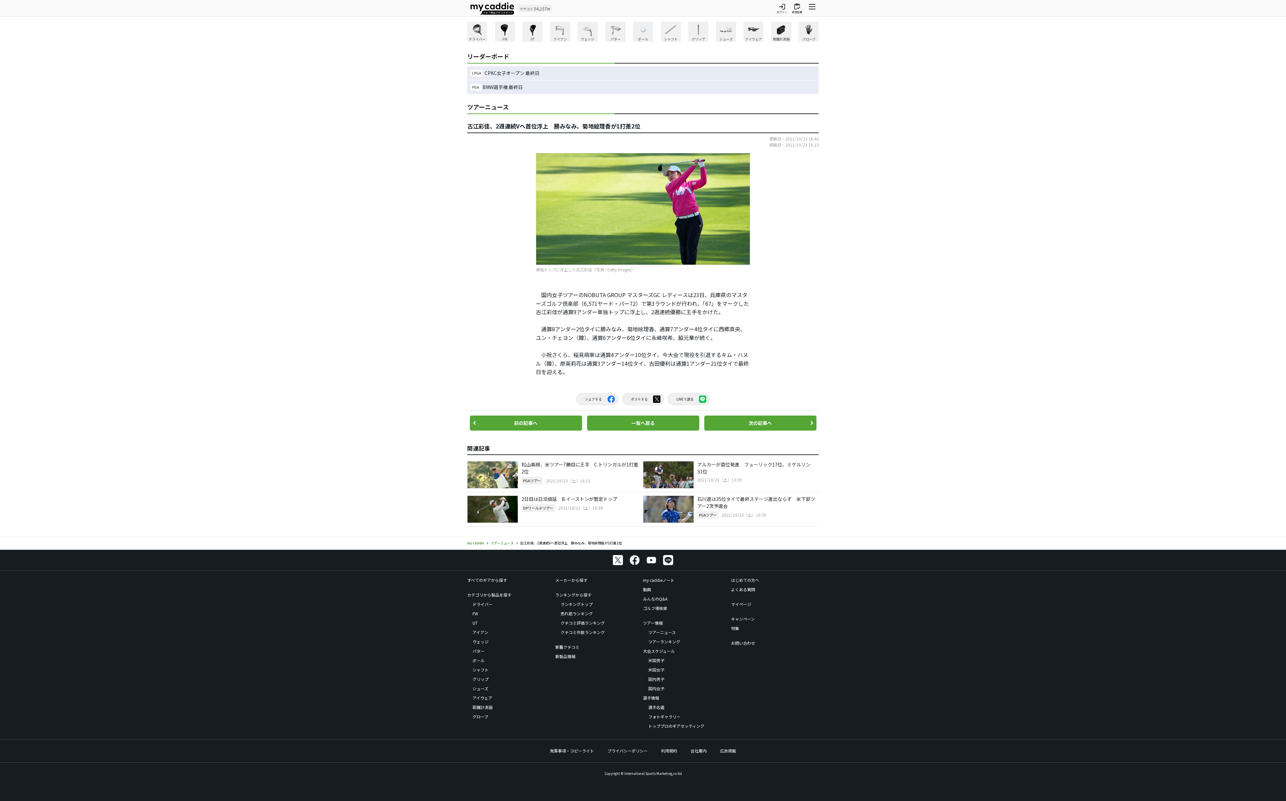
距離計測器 (483, 707)
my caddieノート (658, 580)
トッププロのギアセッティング (676, 726)
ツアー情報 (653, 623)
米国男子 (656, 660)
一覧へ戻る (643, 423)
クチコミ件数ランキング (583, 632)
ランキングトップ (577, 604)
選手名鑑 (656, 707)
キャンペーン (743, 619)
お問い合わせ (743, 643)
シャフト (481, 670)
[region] (643, 32)
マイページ (741, 604)
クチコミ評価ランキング (583, 623)
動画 (647, 589)
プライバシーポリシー (628, 750)
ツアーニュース (662, 632)
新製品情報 (565, 656)
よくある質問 (743, 589)
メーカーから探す (571, 580)
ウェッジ (481, 641)
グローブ (480, 716)
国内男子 (656, 679)
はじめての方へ (745, 580)
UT (475, 623)
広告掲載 (728, 750)
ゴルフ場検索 (655, 608)
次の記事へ (760, 423)
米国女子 (656, 670)
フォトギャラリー (664, 716)
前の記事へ (526, 423)
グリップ (481, 679)
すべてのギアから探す (487, 580)
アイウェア (482, 698)
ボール (479, 660)
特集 (735, 628)
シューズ (480, 688)
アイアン (480, 632)
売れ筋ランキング (577, 613)
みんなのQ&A (655, 599)
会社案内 (699, 750)
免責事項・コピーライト (572, 750)
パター (479, 651)
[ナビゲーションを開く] (812, 8)
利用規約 (669, 750)
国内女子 (656, 688)
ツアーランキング (664, 641)
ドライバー (483, 604)
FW (475, 613)
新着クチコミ (567, 647)
